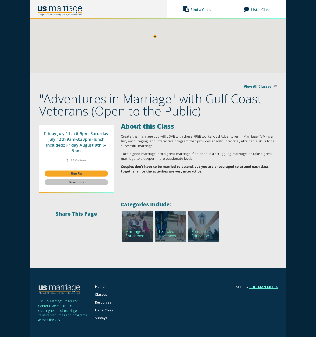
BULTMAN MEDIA (263, 287)
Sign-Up (76, 173)
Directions (76, 182)
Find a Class (201, 9)
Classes (101, 294)
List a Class (260, 9)
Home (100, 286)
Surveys (101, 318)
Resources (103, 302)
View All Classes (257, 86)
